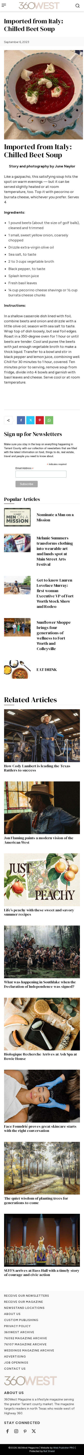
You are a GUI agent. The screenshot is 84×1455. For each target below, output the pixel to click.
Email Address (24, 468)
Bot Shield (49, 1451)
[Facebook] (21, 420)
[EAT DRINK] (17, 669)
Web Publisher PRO (64, 1447)
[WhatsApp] (49, 420)
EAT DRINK (47, 669)
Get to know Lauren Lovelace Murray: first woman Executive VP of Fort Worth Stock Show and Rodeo (55, 593)
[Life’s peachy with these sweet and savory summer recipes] (42, 879)
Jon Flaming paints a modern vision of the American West (38, 840)
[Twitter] (30, 420)
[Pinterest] (40, 420)
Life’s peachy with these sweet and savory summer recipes (39, 912)
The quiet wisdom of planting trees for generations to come (36, 1200)
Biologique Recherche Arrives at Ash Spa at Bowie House (40, 1056)
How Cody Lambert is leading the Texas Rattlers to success (37, 768)
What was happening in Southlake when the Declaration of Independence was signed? (40, 984)
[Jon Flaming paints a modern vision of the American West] (42, 807)
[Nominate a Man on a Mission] (17, 517)
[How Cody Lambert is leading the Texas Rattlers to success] (42, 735)
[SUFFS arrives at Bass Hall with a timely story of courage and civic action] (42, 1240)
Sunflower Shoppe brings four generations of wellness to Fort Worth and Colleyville (54, 635)
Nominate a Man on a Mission (55, 517)
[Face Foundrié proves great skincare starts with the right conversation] (42, 1096)
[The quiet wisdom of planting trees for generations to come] (42, 1168)
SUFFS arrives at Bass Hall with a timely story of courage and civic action (42, 1272)
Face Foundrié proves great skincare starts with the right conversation (40, 1128)
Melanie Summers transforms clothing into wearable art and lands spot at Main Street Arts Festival (55, 551)
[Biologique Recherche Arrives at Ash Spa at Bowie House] (42, 1024)
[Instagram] (16, 1431)
